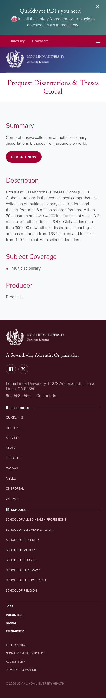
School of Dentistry (22, 540)
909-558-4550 (18, 395)
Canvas (12, 468)
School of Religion (21, 590)
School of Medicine (21, 550)
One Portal (15, 488)
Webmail (13, 499)
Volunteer (14, 615)
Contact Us (46, 395)
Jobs (9, 606)
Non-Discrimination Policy (25, 653)
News (10, 448)
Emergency (15, 631)
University (17, 41)
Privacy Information (21, 670)
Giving (11, 623)
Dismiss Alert (97, 6)
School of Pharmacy (23, 570)
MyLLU (11, 478)
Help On (12, 428)
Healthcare (40, 41)
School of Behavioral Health (30, 529)
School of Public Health (26, 580)
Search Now (23, 157)
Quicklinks (14, 417)
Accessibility (15, 661)
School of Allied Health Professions (36, 519)
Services (12, 438)
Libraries (13, 458)
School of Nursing (21, 560)
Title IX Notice (16, 645)
